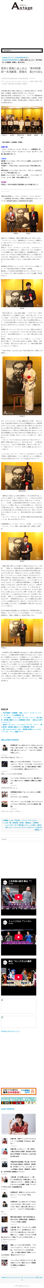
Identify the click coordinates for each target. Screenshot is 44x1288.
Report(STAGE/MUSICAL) (10, 78)
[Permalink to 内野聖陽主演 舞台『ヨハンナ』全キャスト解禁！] (5, 794)
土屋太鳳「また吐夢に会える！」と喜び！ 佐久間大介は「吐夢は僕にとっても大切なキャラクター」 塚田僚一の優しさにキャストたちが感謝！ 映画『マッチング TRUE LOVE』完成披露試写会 (18, 1182)
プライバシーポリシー (28, 1277)
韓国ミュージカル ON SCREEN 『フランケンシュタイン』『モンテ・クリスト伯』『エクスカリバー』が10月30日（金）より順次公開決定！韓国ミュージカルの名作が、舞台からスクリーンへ (18, 1250)
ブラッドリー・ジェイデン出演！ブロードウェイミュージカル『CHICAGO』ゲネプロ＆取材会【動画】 (26, 804)
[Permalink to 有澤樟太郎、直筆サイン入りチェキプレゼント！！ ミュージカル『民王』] (5, 1194)
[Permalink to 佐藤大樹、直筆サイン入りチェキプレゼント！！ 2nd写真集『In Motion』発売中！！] (18, 1124)
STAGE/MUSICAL (23, 78)
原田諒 (32, 81)
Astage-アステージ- (8, 57)
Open (22, 0)
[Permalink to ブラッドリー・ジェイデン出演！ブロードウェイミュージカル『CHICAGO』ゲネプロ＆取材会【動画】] (5, 804)
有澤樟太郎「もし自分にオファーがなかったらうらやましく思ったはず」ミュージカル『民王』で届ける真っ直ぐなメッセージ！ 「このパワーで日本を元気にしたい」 (18, 1206)
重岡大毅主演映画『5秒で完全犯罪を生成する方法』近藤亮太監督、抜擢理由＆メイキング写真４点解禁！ (23, 1219)
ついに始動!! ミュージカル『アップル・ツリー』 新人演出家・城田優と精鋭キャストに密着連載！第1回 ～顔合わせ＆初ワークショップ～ (22, 720)
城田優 (36, 81)
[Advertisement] (22, 29)
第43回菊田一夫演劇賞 (21, 83)
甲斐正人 (5, 83)
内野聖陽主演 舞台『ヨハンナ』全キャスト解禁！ (26, 792)
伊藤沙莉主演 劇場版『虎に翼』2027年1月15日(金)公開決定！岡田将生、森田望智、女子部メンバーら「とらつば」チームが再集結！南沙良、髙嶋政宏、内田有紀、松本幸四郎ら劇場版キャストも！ (18, 1167)
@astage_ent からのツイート (10, 1031)
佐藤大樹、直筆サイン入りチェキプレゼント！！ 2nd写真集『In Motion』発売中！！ (23, 1141)
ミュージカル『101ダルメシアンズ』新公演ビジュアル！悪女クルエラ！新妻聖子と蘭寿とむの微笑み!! (26, 780)
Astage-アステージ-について (11, 1277)
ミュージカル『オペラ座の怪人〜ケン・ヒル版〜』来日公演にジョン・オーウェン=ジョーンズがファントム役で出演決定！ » (23, 827)
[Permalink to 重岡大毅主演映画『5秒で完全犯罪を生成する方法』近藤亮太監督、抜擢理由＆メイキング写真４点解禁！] (5, 1219)
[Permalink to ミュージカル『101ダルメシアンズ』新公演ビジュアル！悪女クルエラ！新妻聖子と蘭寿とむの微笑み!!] (5, 780)
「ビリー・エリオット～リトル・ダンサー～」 (17, 81)
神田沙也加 (11, 83)
